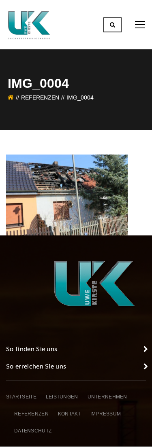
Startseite (21, 397)
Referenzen (40, 97)
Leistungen (62, 397)
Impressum (105, 414)
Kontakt (69, 414)
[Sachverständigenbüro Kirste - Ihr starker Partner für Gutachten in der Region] (29, 24)
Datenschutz (32, 431)
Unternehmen (107, 397)
